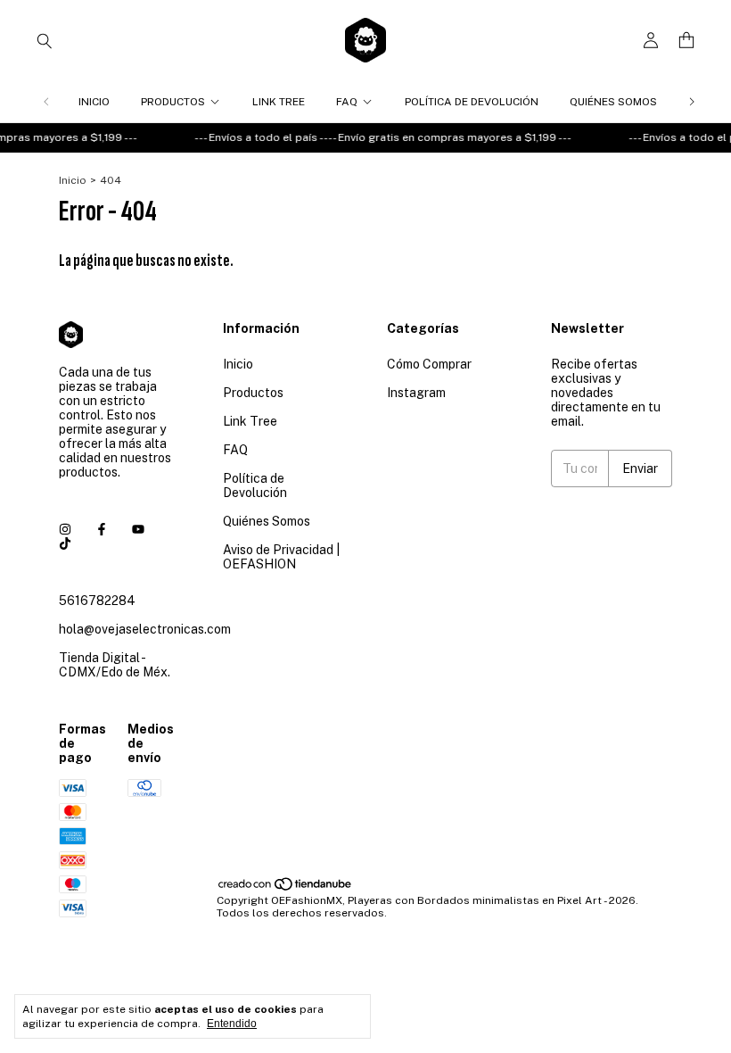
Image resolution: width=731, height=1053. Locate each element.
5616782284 (97, 600)
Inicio (94, 101)
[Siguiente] (692, 101)
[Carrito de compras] (686, 40)
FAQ (346, 101)
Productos (173, 101)
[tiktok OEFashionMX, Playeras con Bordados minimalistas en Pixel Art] (65, 543)
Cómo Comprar (429, 364)
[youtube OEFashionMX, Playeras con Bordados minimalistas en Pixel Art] (138, 529)
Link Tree (278, 101)
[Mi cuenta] (651, 40)
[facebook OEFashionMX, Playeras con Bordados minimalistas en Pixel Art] (101, 529)
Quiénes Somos (613, 101)
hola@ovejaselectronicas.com (145, 629)
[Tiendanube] (286, 888)
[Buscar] (44, 40)
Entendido (232, 1023)
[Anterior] (46, 101)
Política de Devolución (471, 101)
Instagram (416, 393)
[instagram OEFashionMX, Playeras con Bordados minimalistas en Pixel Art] (65, 529)
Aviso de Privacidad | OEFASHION (281, 557)
